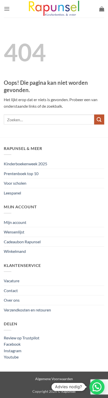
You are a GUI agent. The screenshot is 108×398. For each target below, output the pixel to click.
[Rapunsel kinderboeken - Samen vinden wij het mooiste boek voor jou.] (54, 9)
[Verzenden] (99, 119)
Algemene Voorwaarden (54, 379)
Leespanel (12, 192)
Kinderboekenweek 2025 (25, 163)
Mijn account (15, 222)
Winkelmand (15, 251)
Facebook (12, 344)
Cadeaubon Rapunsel (22, 241)
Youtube (11, 356)
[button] (7, 9)
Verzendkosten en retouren (27, 309)
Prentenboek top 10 (21, 173)
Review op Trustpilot (21, 337)
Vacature (11, 280)
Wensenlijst (14, 231)
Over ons (12, 300)
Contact (11, 290)
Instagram (12, 350)
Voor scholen (15, 183)
